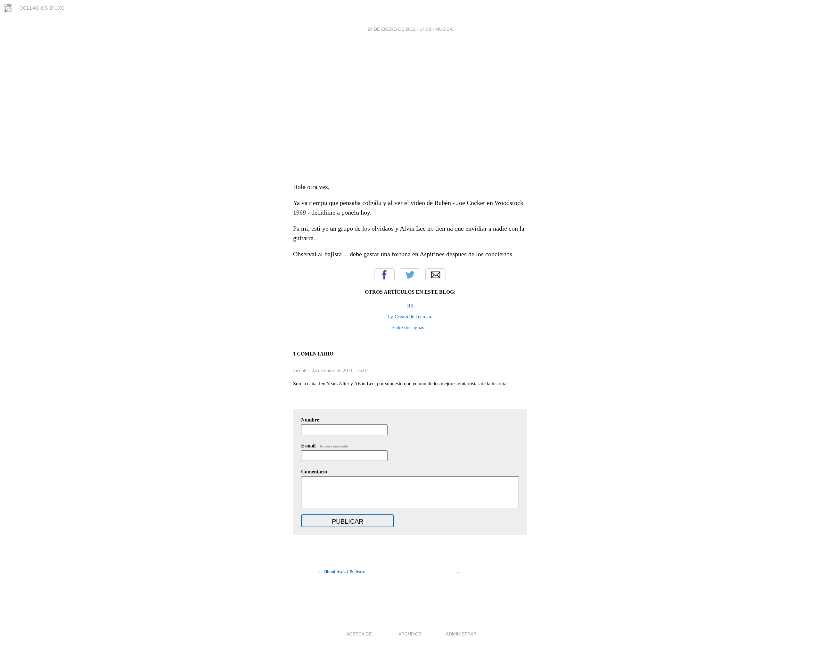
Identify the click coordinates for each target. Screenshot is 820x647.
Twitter (410, 274)
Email (435, 274)
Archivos (410, 633)
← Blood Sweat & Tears (341, 571)
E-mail (325, 445)
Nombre (310, 419)
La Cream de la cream (410, 316)
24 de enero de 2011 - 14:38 (399, 29)
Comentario (314, 471)
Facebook (384, 274)
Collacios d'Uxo (42, 8)
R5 (410, 305)
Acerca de (359, 633)
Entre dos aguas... (410, 327)
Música (444, 29)
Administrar (461, 633)
